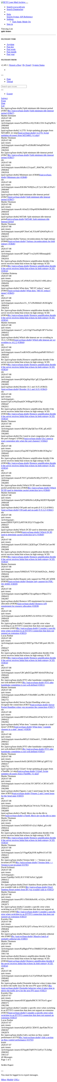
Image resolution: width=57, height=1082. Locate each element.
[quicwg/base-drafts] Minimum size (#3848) (26, 176)
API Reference (26, 17)
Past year (11, 54)
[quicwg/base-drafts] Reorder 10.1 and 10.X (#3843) (24, 389)
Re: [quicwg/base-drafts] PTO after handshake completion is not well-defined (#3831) (27, 683)
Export (10, 94)
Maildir (10, 1079)
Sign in (10, 24)
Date (9, 79)
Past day (10, 47)
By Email (27, 65)
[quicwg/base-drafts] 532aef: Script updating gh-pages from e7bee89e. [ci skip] (24, 772)
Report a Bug (15, 65)
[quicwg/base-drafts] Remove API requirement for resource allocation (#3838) (24, 604)
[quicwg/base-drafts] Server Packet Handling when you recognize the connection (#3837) (28, 706)
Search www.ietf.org (16, 7)
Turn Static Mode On (21, 22)
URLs (16, 1079)
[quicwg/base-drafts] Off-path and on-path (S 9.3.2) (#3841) (27, 510)
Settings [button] (10, 19)
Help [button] (9, 14)
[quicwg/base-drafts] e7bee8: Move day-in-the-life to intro (30, 815)
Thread (10, 81)
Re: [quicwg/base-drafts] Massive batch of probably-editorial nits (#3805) (24, 937)
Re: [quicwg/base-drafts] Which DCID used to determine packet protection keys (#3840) (28, 489)
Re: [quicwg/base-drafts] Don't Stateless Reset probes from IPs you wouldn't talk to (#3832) (27, 888)
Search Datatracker (15, 9)
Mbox (3, 1079)
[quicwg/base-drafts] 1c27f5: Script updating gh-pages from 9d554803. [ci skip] (25, 134)
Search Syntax (13, 17)
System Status (38, 65)
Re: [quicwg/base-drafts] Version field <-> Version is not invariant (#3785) (27, 863)
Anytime (10, 44)
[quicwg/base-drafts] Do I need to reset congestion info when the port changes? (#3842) (27, 439)
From (3, 101)
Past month (11, 52)
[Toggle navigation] (2, 75)
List (2, 106)
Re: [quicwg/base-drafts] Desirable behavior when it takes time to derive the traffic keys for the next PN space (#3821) (28, 988)
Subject (4, 98)
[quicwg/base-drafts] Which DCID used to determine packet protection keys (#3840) (26, 533)
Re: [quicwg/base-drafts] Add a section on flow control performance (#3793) (27, 1038)
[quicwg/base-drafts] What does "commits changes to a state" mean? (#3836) (26, 728)
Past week (11, 49)
